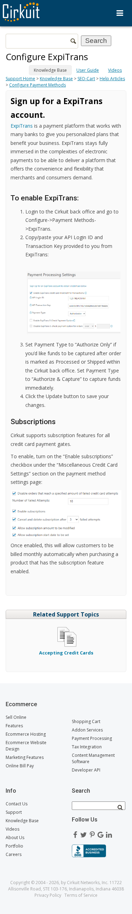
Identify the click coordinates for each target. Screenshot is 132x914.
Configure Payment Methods (37, 85)
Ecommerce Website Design (26, 746)
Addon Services (87, 730)
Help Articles (112, 79)
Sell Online (16, 717)
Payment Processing (92, 738)
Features (14, 726)
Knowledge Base (56, 79)
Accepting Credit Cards (66, 653)
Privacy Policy (47, 895)
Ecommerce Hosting (26, 734)
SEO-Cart (86, 79)
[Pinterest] (92, 833)
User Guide (87, 70)
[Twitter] (83, 833)
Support (14, 812)
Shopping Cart (86, 721)
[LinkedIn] (109, 833)
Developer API (86, 770)
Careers (13, 854)
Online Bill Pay (20, 766)
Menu (119, 13)
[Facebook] (75, 833)
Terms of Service (81, 895)
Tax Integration (87, 747)
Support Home (20, 79)
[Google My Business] (100, 833)
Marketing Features (25, 757)
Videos (115, 70)
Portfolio (14, 846)
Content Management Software (93, 758)
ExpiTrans (22, 125)
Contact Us (16, 804)
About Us (15, 838)
